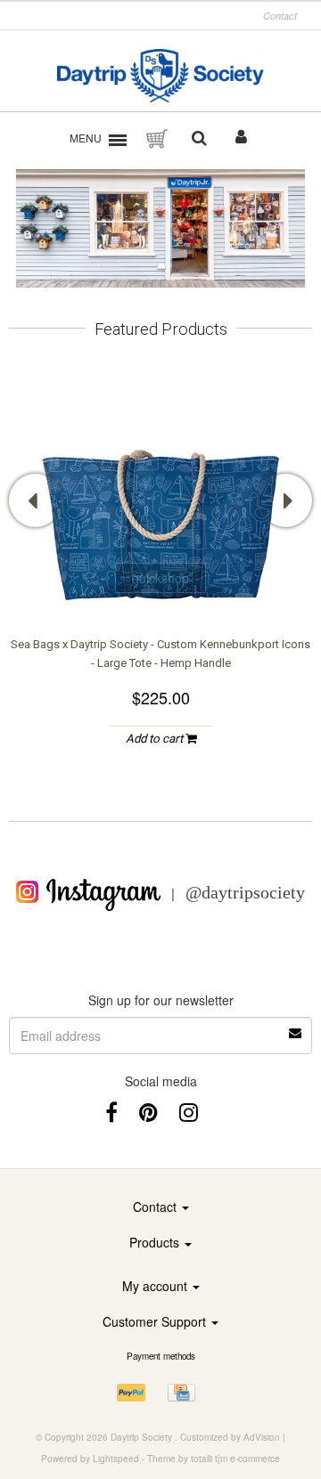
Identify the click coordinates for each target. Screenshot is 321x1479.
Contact (280, 15)
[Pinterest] (148, 1110)
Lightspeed (116, 1458)
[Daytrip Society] (161, 75)
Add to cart (155, 738)
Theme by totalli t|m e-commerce (213, 1458)
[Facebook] (111, 1110)
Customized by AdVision (230, 1437)
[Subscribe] (160, 1026)
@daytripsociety (245, 892)
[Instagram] (188, 1110)
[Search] (199, 139)
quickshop (160, 578)
